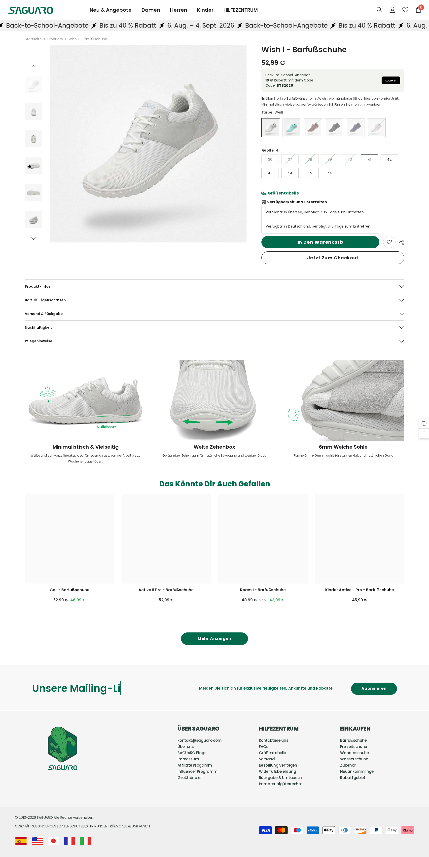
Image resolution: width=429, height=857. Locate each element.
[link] (389, 242)
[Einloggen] (392, 10)
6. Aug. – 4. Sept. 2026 (172, 25)
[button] (33, 66)
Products (55, 39)
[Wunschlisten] (405, 10)
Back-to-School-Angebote (258, 25)
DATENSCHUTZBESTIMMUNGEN (83, 826)
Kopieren (391, 80)
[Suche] (379, 9)
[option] (148, 143)
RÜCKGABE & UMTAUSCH (130, 826)
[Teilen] (399, 242)
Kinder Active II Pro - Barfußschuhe (359, 589)
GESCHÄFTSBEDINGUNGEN (36, 826)
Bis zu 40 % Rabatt (99, 25)
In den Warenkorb (320, 242)
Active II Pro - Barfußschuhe (166, 589)
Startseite (33, 39)
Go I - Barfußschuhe (69, 589)
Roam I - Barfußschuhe (263, 589)
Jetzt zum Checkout (332, 258)
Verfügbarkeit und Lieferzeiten (297, 201)
